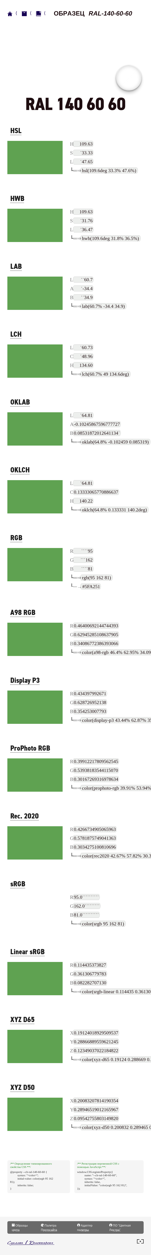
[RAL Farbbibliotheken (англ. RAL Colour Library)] (42, 13)
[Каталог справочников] (28, 13)
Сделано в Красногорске (30, 1242)
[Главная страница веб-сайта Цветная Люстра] (13, 13)
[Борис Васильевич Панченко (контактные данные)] (140, 1242)
